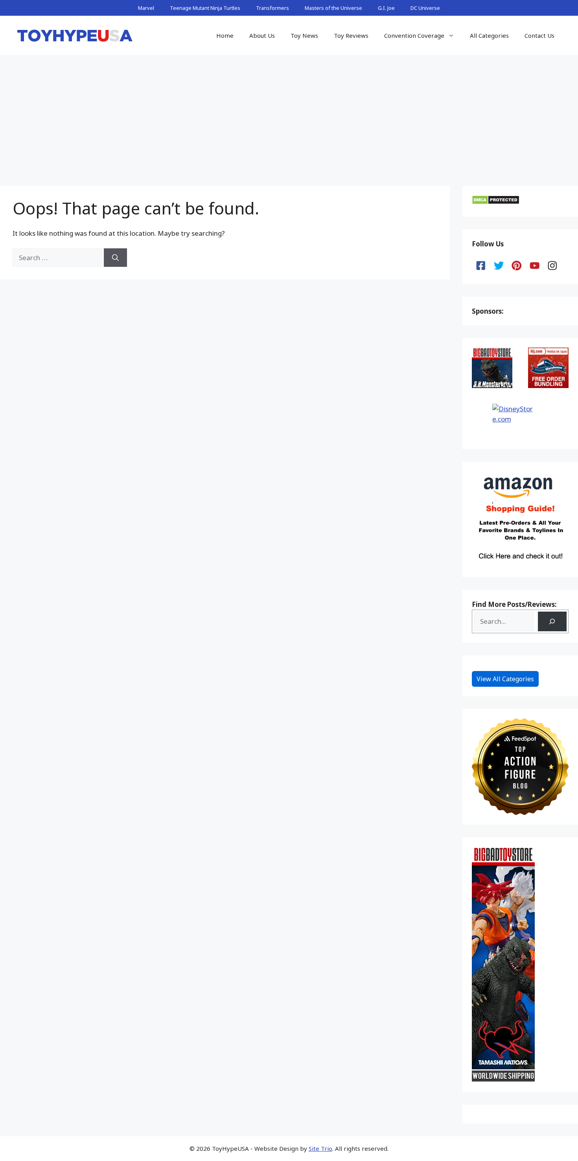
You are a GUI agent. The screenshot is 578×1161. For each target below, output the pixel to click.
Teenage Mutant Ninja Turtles (205, 7)
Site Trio (320, 1148)
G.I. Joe (386, 7)
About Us (262, 35)
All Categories (489, 35)
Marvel (146, 7)
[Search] (115, 257)
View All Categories (505, 679)
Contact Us (539, 35)
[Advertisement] (289, 114)
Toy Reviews (351, 35)
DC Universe (425, 7)
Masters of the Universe (333, 7)
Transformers (272, 7)
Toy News (304, 35)
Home (225, 35)
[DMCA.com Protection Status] (495, 202)
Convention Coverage (414, 35)
